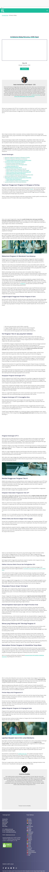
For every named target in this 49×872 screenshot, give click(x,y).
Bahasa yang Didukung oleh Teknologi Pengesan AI (16, 176)
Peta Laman (4, 826)
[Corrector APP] (3, 10)
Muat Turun (4, 820)
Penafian (4, 824)
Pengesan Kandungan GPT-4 (12, 166)
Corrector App (5, 15)
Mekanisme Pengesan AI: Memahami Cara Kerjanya (16, 158)
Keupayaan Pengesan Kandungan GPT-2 (15, 163)
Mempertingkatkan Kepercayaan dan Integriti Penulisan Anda (19, 174)
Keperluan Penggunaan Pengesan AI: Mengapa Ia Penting (17, 157)
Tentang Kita (5, 819)
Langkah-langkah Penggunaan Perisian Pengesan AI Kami (18, 160)
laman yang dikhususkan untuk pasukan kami (24, 96)
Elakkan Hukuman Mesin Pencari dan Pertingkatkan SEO (18, 171)
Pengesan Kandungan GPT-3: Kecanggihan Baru (16, 164)
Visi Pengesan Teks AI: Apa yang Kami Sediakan (15, 161)
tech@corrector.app (10, 830)
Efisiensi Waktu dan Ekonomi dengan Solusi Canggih (17, 170)
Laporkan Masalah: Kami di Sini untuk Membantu (15, 182)
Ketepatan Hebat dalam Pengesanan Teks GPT (16, 169)
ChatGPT (31, 189)
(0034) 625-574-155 (10, 834)
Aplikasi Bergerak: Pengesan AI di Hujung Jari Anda (17, 180)
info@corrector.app (22, 753)
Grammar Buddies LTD (8, 837)
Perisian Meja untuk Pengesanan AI (14, 179)
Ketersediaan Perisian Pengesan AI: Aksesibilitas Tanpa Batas (18, 177)
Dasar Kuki (4, 823)
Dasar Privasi (5, 822)
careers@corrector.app (11, 832)
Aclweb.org (22, 283)
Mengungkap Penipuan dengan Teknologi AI (15, 173)
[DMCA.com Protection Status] (7, 847)
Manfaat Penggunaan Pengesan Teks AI (13, 167)
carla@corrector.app (35, 95)
